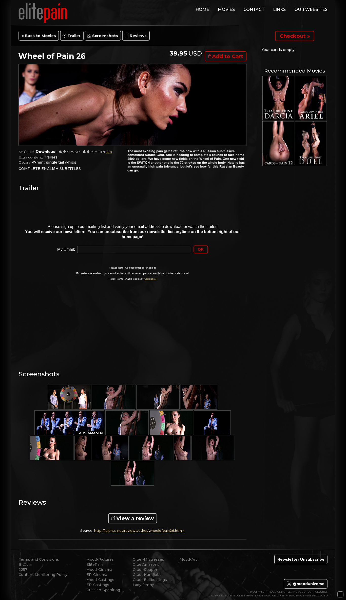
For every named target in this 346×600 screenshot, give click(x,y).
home (202, 9)
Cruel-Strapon (145, 569)
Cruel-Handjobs (147, 574)
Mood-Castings (100, 579)
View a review (135, 518)
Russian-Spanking (103, 590)
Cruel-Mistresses (148, 559)
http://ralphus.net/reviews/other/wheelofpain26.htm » (139, 530)
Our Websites (311, 9)
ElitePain (94, 564)
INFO (109, 152)
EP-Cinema (96, 574)
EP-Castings (97, 585)
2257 (22, 569)
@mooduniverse (308, 583)
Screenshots (105, 35)
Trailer (74, 35)
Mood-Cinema (99, 569)
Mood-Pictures (100, 559)
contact (253, 9)
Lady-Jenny (143, 585)
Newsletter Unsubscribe (300, 559)
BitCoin (25, 564)
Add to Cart (227, 56)
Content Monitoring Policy (42, 574)
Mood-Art (188, 559)
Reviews (138, 35)
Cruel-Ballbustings (150, 579)
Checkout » (295, 36)
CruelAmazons (146, 564)
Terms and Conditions (38, 559)
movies (226, 9)
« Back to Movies (39, 35)
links (279, 9)
